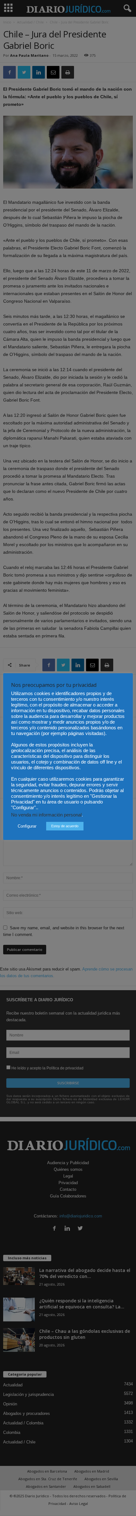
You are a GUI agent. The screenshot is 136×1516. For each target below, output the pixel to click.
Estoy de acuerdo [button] (64, 826)
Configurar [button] (27, 826)
